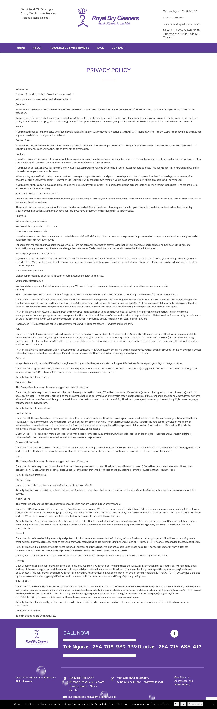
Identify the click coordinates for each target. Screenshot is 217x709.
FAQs (100, 48)
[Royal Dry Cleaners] (108, 18)
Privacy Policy (182, 684)
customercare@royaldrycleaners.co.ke (92, 696)
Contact (118, 48)
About (37, 48)
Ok (176, 704)
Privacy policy (195, 704)
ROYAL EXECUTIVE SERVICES (69, 48)
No (183, 704)
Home (21, 48)
